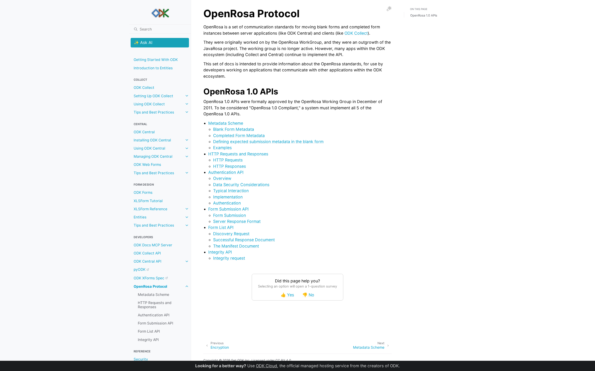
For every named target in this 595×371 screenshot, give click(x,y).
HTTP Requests (228, 159)
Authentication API (153, 315)
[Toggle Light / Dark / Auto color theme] (389, 8)
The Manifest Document (236, 246)
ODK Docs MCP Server (153, 245)
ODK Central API (147, 261)
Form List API (149, 331)
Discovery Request (231, 233)
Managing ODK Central (153, 156)
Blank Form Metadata (233, 129)
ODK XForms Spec (149, 278)
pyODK (139, 269)
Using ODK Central (149, 148)
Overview (222, 178)
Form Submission (229, 215)
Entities (140, 217)
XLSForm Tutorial (148, 200)
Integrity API (148, 339)
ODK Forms (143, 192)
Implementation (228, 196)
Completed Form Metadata (239, 135)
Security (141, 359)
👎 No (308, 294)
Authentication (227, 203)
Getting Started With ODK (156, 59)
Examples (222, 147)
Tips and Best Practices (154, 112)
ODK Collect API (147, 253)
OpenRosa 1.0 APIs (423, 15)
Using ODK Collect (149, 104)
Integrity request (229, 258)
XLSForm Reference (150, 209)
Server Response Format (237, 221)
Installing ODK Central (152, 140)
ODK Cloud (266, 365)
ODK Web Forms (147, 164)
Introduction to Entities (153, 68)
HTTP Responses (229, 166)
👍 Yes (287, 294)
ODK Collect (144, 87)
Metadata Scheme (153, 294)
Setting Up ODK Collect (153, 96)
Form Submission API (155, 323)
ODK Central (144, 132)
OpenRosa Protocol (150, 286)
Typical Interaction (231, 190)
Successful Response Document (244, 239)
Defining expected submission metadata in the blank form (268, 141)
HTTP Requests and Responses (155, 305)
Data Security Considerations (241, 184)
